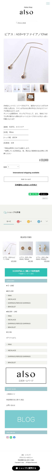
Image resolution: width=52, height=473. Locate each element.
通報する (45, 198)
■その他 (9, 332)
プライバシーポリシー (26, 457)
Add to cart (26, 179)
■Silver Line (11, 311)
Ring (10, 295)
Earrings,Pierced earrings (19, 303)
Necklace (12, 299)
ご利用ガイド (10, 394)
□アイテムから (11, 337)
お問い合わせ (10, 405)
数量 (5, 167)
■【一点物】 (10, 285)
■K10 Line (10, 291)
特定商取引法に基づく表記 (15, 399)
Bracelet (12, 306)
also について (26, 455)
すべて (9, 221)
